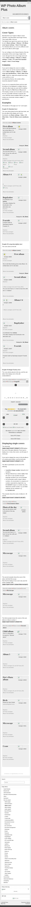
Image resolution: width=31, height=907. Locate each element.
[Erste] (4, 417)
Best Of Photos (8, 811)
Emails (6, 831)
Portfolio (6, 875)
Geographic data (8, 834)
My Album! (6, 798)
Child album (8, 631)
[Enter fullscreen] (29, 2)
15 (14, 397)
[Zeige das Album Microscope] (20, 553)
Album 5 (6, 654)
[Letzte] (27, 417)
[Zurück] (4, 424)
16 (16, 397)
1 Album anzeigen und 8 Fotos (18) (12, 185)
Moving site (7, 845)
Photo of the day (10, 507)
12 (8, 397)
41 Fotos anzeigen (8, 518)
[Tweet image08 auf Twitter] (7, 427)
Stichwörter (7, 842)
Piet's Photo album (8, 678)
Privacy (6, 853)
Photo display (8, 847)
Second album (9, 149)
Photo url (7, 851)
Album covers (17, 379)
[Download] (23, 404)
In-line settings (8, 838)
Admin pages (8, 801)
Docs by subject (5, 22)
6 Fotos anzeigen (7, 137)
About (5, 796)
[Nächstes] (27, 424)
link (15, 151)
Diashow (5, 135)
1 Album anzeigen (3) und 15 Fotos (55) (13, 690)
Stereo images (8, 864)
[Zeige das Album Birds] (20, 700)
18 (21, 397)
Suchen (6, 856)
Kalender (7, 812)
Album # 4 (7, 174)
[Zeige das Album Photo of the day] (22, 507)
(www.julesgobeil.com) (8, 704)
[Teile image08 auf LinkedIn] (18, 427)
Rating (6, 855)
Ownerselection (7, 792)
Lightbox (7, 844)
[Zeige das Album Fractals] (20, 220)
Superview (7, 866)
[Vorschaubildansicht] (27, 382)
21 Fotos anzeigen (8, 210)
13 (10, 397)
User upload (7, 871)
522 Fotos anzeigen (8, 231)
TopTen (6, 869)
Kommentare (7, 814)
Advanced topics (8, 803)
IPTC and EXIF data (9, 840)
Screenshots (6, 877)
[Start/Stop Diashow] (16, 385)
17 (19, 397)
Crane (5, 746)
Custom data (7, 818)
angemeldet (14, 430)
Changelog (6, 880)
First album (8, 126)
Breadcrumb (6, 790)
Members (6, 882)
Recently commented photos (10, 794)
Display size (7, 823)
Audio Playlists (7, 789)
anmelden (10, 411)
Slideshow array (8, 862)
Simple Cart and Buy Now (10, 858)
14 (12, 397)
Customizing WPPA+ (9, 820)
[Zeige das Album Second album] (19, 149)
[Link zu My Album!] (20, 174)
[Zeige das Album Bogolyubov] (20, 197)
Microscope (10, 381)
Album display (8, 807)
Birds (5, 700)
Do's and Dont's (8, 825)
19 (23, 397)
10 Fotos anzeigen (8, 711)
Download (7, 829)
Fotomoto (7, 833)
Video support (8, 873)
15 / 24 (16, 424)
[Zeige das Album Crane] (20, 746)
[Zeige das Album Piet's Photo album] (20, 677)
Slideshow (7, 860)
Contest (6, 816)
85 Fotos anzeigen (8, 757)
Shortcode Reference (8, 878)
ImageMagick (8, 836)
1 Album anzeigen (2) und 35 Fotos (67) (13, 665)
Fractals (6, 220)
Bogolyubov (8, 197)
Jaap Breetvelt (14, 773)
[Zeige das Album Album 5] (20, 654)
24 (27, 397)
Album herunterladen (8, 139)
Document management (10, 827)
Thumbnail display (9, 867)
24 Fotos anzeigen (8, 564)
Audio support (8, 809)
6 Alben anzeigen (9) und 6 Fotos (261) (13, 160)
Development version (9, 822)
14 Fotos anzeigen (8, 642)
